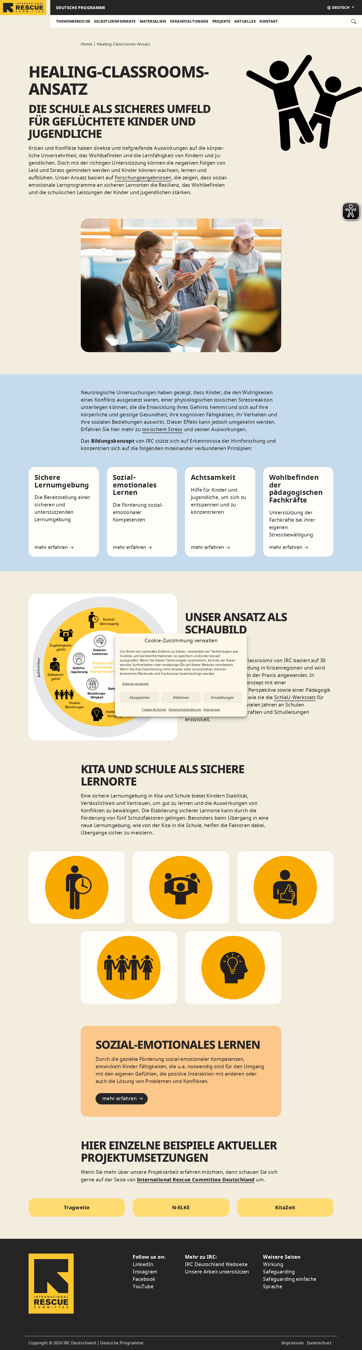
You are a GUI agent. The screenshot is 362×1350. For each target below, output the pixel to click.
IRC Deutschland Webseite (216, 1264)
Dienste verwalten (135, 684)
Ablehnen (181, 697)
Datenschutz (319, 1343)
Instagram (145, 1271)
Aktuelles (245, 21)
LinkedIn (143, 1264)
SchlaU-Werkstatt (294, 697)
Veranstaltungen (189, 21)
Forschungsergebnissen (143, 177)
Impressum (211, 709)
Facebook (144, 1279)
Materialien (153, 21)
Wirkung (273, 1264)
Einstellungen (222, 697)
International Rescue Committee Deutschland (196, 1179)
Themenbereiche (73, 21)
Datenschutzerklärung (185, 709)
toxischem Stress (162, 429)
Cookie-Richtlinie (154, 709)
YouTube (143, 1286)
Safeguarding (279, 1271)
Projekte (221, 21)
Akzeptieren (139, 697)
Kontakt (269, 21)
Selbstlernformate (114, 21)
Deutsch (340, 7)
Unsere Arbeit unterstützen (217, 1271)
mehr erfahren (51, 548)
